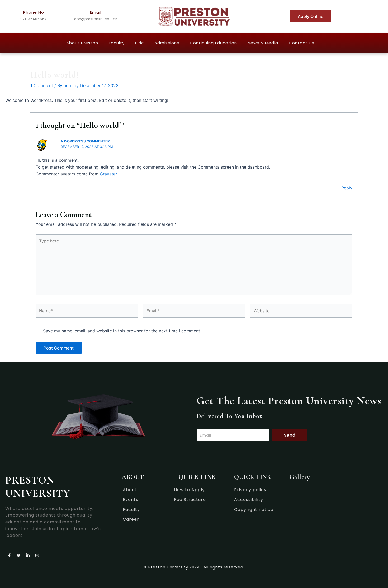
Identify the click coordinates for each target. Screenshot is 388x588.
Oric (139, 43)
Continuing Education (213, 43)
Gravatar (108, 173)
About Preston (82, 43)
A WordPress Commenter (85, 141)
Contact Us (301, 43)
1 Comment (41, 85)
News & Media (263, 43)
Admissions (166, 43)
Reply (346, 187)
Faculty (117, 43)
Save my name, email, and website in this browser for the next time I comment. (122, 330)
